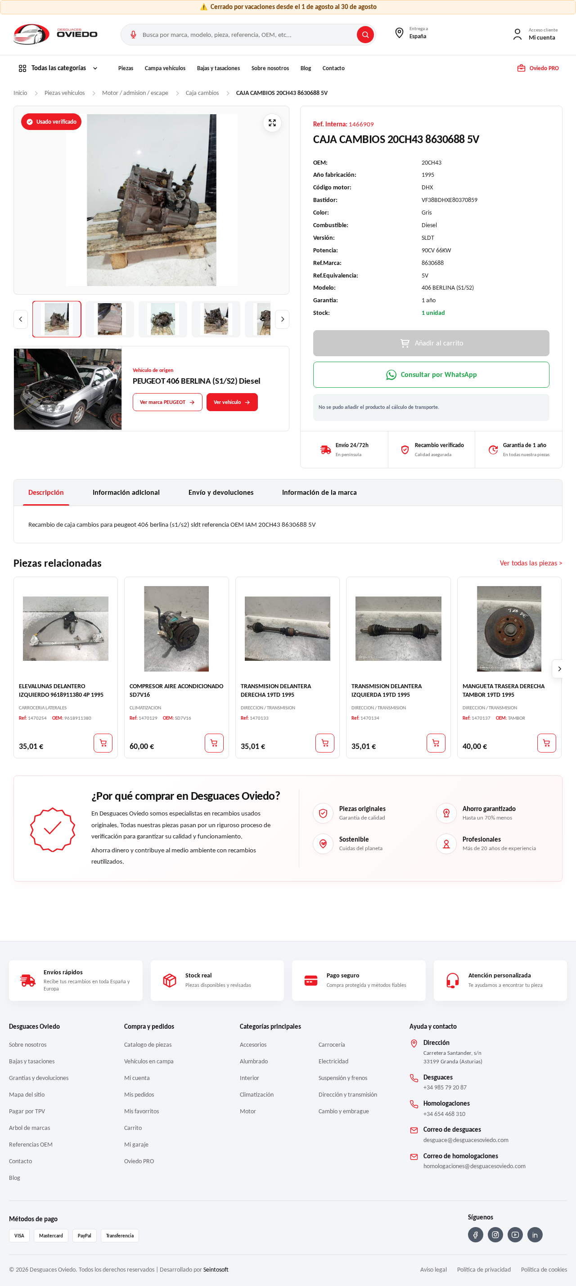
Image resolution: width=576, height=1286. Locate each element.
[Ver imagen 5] (269, 319)
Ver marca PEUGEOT (162, 402)
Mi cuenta (137, 1078)
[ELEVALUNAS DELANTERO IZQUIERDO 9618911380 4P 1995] (65, 629)
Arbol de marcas (29, 1128)
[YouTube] (515, 1234)
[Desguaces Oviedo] (56, 34)
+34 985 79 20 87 (445, 1087)
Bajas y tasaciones (218, 68)
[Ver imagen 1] (56, 319)
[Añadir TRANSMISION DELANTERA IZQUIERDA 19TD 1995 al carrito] (436, 743)
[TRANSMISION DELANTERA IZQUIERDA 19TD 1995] (398, 629)
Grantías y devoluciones (38, 1078)
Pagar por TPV (27, 1111)
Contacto (334, 68)
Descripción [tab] (46, 492)
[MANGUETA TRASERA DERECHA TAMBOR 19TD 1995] (509, 629)
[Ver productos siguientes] (560, 669)
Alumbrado (254, 1061)
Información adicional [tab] (126, 492)
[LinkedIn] (535, 1234)
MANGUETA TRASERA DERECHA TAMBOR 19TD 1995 (503, 691)
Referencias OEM (31, 1144)
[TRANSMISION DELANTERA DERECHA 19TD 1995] (287, 629)
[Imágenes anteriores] (21, 319)
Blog (306, 68)
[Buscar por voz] (133, 35)
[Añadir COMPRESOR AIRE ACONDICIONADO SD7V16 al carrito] (214, 743)
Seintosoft (216, 1269)
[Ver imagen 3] (163, 319)
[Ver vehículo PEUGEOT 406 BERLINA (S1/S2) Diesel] (68, 389)
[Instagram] (495, 1234)
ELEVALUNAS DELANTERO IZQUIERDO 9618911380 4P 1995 (61, 691)
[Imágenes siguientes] (282, 319)
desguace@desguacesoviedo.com (465, 1140)
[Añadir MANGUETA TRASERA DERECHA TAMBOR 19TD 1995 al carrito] (546, 743)
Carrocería (332, 1045)
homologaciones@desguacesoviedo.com (474, 1166)
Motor (248, 1111)
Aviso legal (433, 1269)
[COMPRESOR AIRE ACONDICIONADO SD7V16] (176, 629)
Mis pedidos (139, 1094)
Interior (249, 1078)
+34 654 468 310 (444, 1114)
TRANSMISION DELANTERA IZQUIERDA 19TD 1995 (386, 691)
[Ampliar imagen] (272, 122)
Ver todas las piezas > (531, 563)
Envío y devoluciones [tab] (221, 492)
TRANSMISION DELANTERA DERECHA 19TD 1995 (276, 691)
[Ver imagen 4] (216, 319)
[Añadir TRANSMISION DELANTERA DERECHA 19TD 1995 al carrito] (324, 743)
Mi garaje (136, 1144)
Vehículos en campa (149, 1061)
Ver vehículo (227, 402)
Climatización (257, 1094)
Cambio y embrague (344, 1111)
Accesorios (253, 1045)
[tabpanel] (288, 524)
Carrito (133, 1128)
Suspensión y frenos (343, 1078)
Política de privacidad (484, 1269)
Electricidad (333, 1061)
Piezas (125, 68)
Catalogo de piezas (147, 1045)
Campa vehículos (165, 68)
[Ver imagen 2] (110, 319)
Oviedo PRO (139, 1161)
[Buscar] (365, 34)
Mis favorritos (141, 1111)
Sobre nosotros (270, 68)
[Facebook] (475, 1234)
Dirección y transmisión (348, 1094)
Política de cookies (544, 1269)
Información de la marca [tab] (319, 492)
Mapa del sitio (27, 1094)
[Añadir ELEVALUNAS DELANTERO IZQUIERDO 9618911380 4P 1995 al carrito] (103, 743)
